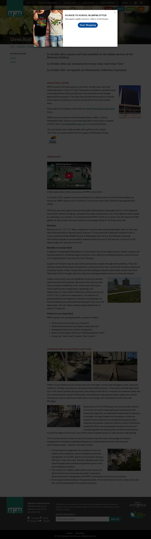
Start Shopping (88, 25)
